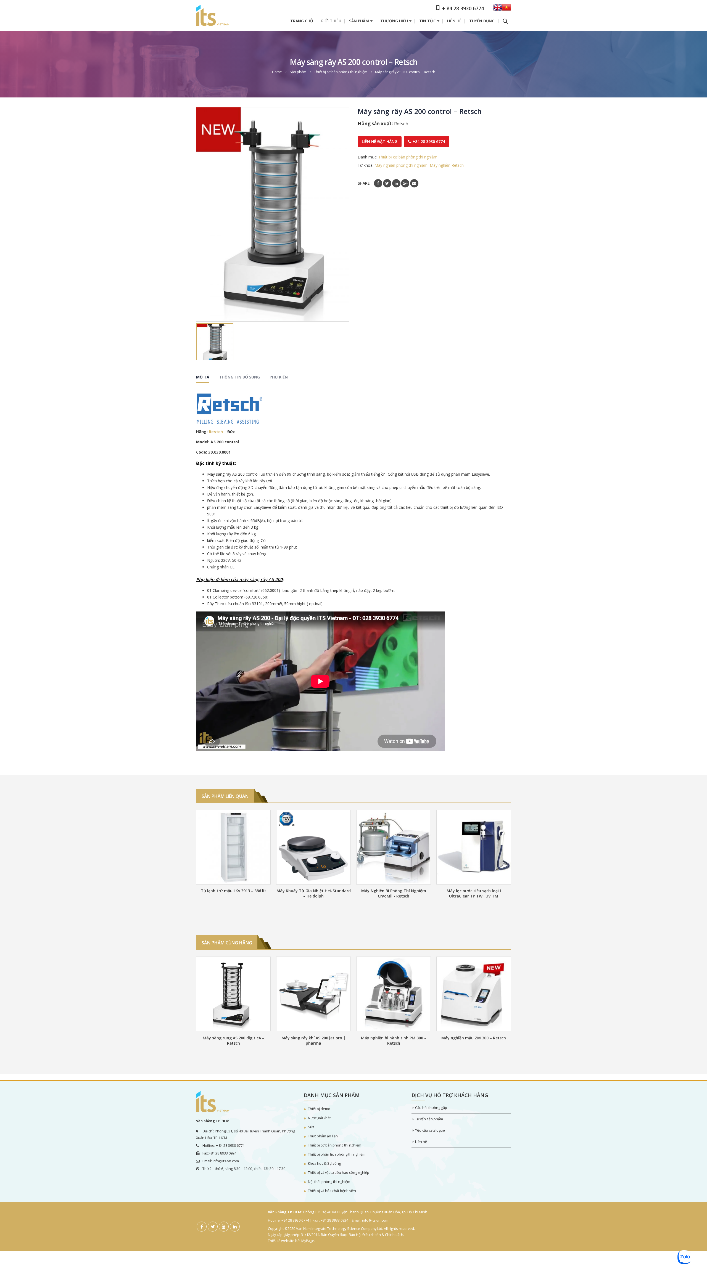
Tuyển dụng (482, 20)
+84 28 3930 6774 (429, 141)
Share (364, 183)
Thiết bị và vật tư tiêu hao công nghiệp (338, 1172)
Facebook (378, 183)
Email (414, 183)
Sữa (311, 1127)
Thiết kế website (281, 1240)
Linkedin (235, 1227)
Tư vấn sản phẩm (429, 1119)
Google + (405, 183)
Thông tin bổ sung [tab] (239, 377)
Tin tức (427, 20)
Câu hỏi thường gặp (431, 1107)
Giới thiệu (331, 20)
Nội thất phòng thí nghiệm (329, 1181)
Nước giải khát (319, 1118)
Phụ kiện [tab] (279, 377)
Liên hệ (454, 20)
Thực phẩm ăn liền (323, 1136)
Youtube (224, 1227)
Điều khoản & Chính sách (382, 1234)
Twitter (387, 183)
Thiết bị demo (319, 1108)
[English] (497, 9)
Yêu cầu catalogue (430, 1130)
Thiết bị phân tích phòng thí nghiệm (336, 1154)
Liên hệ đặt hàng (379, 141)
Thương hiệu (394, 20)
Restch (216, 431)
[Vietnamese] (506, 9)
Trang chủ (301, 20)
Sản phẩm (359, 20)
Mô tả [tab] (202, 377)
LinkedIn (396, 183)
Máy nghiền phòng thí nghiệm (401, 165)
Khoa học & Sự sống (324, 1163)
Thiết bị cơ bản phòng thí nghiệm (407, 157)
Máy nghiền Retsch (447, 165)
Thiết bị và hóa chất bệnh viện (332, 1190)
